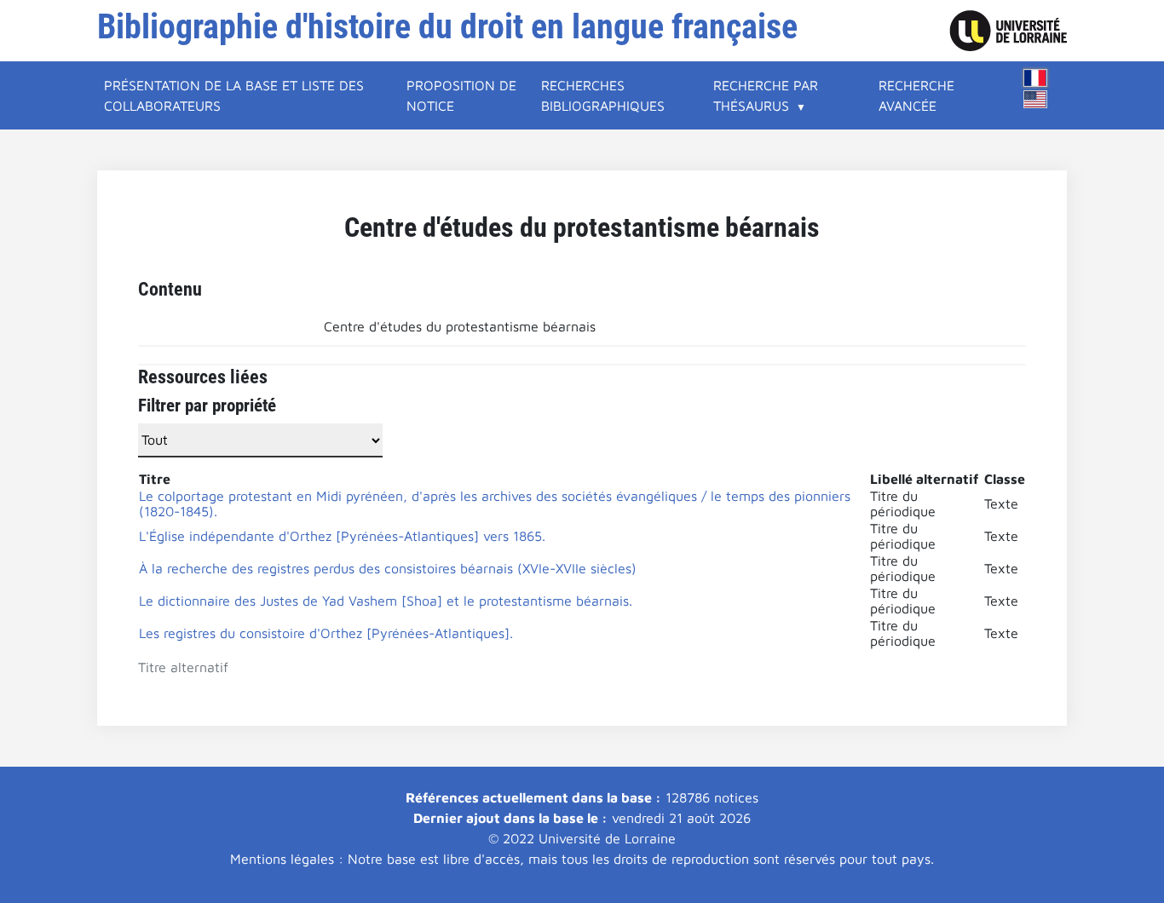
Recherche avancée (916, 95)
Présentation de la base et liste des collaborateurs (234, 95)
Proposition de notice (461, 95)
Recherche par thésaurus (765, 95)
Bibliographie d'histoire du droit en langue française (447, 27)
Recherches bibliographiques (603, 95)
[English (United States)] (1035, 99)
